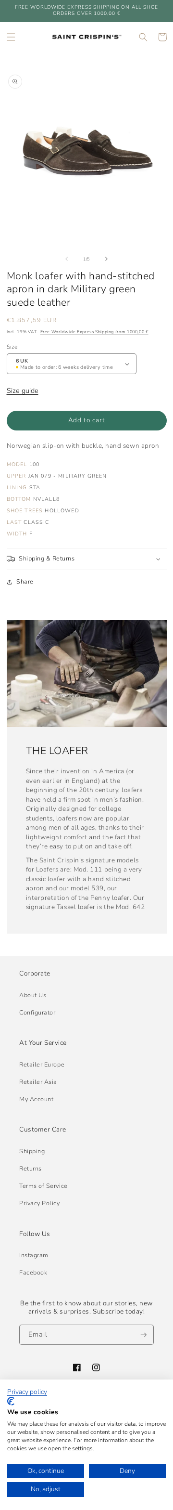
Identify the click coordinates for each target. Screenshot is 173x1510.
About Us (32, 995)
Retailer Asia (38, 1082)
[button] (11, 37)
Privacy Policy (39, 1203)
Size (12, 347)
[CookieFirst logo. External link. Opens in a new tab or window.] (10, 1401)
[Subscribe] (143, 1335)
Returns (30, 1168)
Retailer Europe (41, 1064)
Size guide (22, 390)
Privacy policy (27, 1392)
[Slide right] (106, 259)
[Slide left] (66, 259)
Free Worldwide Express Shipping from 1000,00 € (94, 332)
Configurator (37, 1012)
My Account (36, 1099)
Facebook (33, 1272)
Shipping (32, 1151)
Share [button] (25, 581)
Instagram (34, 1255)
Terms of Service (43, 1186)
